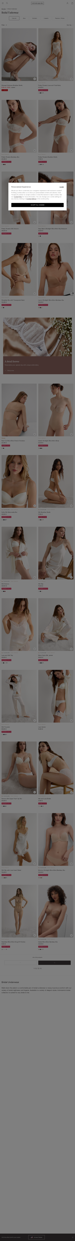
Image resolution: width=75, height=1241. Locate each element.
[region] (37, 196)
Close (62, 187)
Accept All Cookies (37, 205)
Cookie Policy (18, 197)
